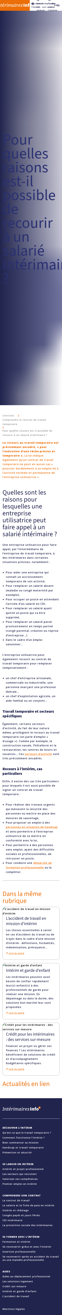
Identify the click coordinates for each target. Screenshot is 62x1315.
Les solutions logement (17, 1281)
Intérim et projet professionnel (23, 1169)
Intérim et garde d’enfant (19, 1291)
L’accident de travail (15, 1296)
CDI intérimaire (12, 1220)
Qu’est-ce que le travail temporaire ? (26, 1132)
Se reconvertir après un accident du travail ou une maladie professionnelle (30, 1258)
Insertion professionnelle (19, 1251)
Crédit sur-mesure (14, 1286)
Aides (54, 5)
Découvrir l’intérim (17, 1127)
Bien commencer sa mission (20, 1142)
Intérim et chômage (15, 1210)
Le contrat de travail (16, 1200)
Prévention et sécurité (17, 1152)
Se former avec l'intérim (21, 1236)
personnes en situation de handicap (32, 827)
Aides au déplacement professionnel (26, 1276)
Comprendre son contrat (43, 5)
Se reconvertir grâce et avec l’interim (26, 1246)
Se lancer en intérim (18, 1164)
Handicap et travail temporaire (23, 1147)
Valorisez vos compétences (20, 1178)
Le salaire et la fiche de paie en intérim (28, 1205)
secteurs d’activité (38, 754)
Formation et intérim (16, 1241)
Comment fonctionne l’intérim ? (23, 1137)
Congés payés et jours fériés (21, 1215)
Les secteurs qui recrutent (19, 1174)
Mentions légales (13, 1309)
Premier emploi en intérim (19, 1183)
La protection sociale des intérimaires (27, 1225)
